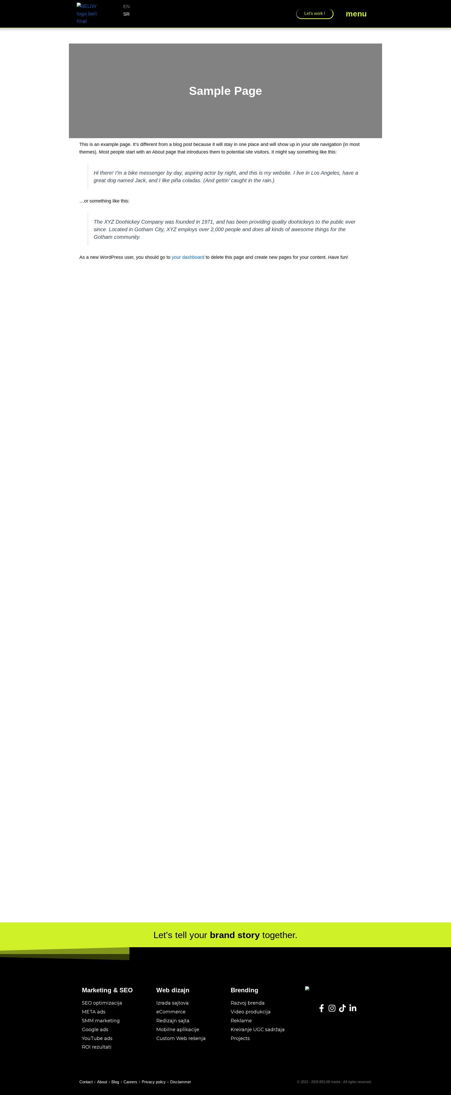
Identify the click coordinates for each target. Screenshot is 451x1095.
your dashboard (188, 257)
